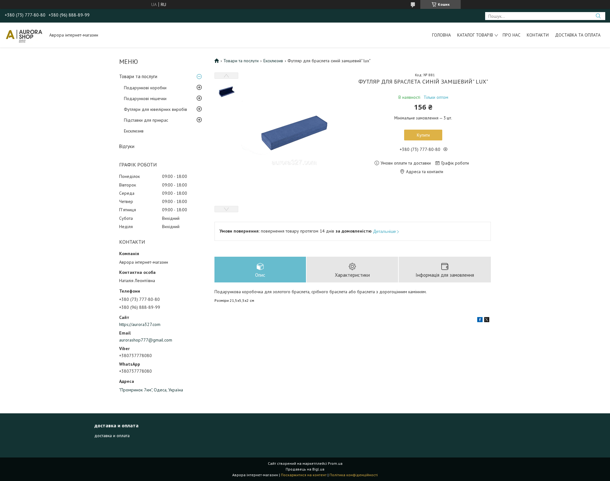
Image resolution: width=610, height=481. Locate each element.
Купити (423, 135)
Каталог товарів (475, 35)
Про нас (511, 35)
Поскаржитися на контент (304, 474)
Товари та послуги (138, 76)
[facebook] (480, 320)
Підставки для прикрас (146, 120)
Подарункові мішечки (145, 98)
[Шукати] (598, 16)
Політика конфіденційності (353, 474)
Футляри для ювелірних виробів (155, 109)
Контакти (538, 35)
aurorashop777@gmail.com (145, 340)
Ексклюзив (134, 131)
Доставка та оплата (577, 35)
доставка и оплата (112, 435)
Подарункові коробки (145, 88)
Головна (441, 35)
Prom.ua (335, 463)
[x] (486, 320)
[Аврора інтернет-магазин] (24, 35)
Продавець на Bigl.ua (305, 469)
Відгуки (126, 146)
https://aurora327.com (139, 324)
